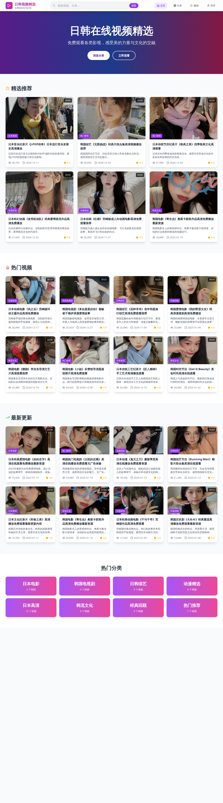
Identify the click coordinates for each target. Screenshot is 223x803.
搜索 (133, 5)
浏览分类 (98, 55)
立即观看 (124, 55)
